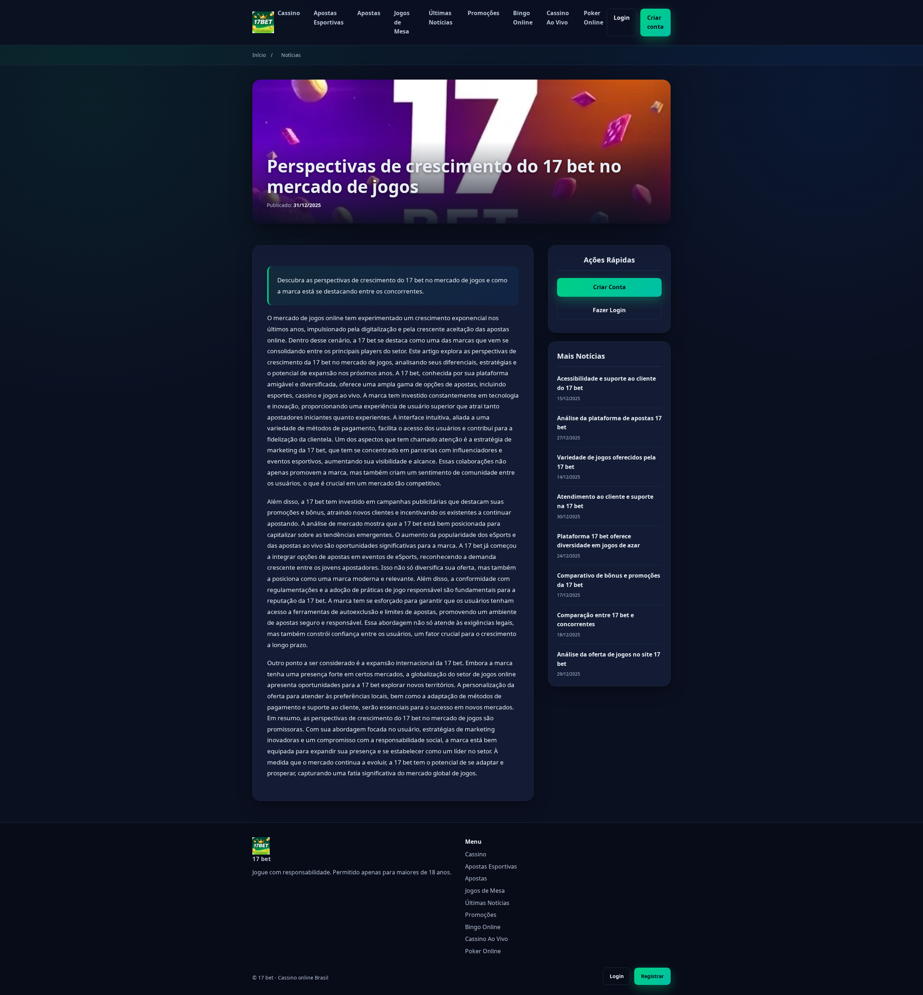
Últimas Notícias (440, 17)
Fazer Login (609, 310)
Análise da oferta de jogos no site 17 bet (608, 659)
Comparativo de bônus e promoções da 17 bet (608, 580)
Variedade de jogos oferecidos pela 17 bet (606, 462)
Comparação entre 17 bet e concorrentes (595, 619)
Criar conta (655, 22)
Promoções (483, 13)
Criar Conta (609, 287)
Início (259, 54)
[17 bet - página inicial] (263, 22)
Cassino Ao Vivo (558, 17)
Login (622, 18)
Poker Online (593, 17)
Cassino (289, 13)
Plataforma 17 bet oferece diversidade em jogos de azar (598, 541)
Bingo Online (523, 17)
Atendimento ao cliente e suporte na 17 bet (605, 501)
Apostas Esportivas (329, 17)
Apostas (368, 13)
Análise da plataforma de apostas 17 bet (609, 422)
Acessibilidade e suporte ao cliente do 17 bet (606, 383)
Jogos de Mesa (402, 22)
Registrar (652, 976)
